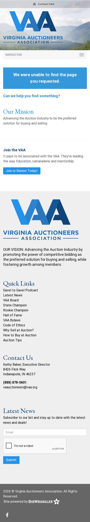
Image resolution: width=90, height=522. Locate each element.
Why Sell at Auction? (18, 330)
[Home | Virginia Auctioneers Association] (45, 29)
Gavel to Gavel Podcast (20, 290)
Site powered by (16, 501)
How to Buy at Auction (19, 335)
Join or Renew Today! (22, 171)
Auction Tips (12, 340)
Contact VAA (46, 4)
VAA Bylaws (12, 320)
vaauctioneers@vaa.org (20, 387)
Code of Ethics (14, 325)
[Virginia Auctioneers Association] (40, 223)
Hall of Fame (12, 315)
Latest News (12, 295)
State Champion (15, 305)
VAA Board (11, 300)
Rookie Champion (15, 310)
